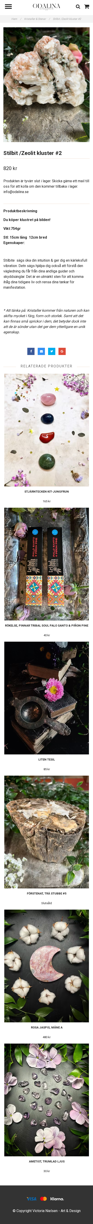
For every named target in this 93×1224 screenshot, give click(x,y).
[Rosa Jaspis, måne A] (46, 966)
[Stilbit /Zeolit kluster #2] (46, 84)
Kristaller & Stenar (37, 19)
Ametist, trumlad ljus (47, 1161)
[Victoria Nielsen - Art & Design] (46, 7)
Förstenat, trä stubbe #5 (46, 893)
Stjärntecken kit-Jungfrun (46, 491)
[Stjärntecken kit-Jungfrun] (46, 430)
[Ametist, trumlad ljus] (46, 1100)
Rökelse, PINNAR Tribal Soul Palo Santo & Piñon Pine (46, 625)
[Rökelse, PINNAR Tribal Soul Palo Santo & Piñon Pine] (46, 564)
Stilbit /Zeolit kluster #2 (67, 19)
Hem (16, 19)
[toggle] (10, 7)
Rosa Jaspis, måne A (47, 1027)
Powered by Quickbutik (46, 1215)
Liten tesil (46, 759)
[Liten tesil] (46, 698)
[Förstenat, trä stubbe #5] (46, 832)
